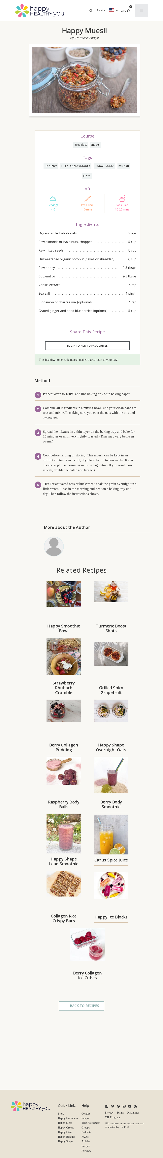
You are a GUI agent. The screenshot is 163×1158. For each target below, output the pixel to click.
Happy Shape (65, 1141)
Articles (86, 1141)
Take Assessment (91, 1122)
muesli (123, 166)
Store (61, 1113)
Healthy (51, 166)
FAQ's (85, 1136)
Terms (120, 1112)
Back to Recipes (84, 1006)
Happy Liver (65, 1132)
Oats (87, 176)
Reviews (86, 1150)
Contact (86, 1113)
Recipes (86, 1146)
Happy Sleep (65, 1122)
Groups (86, 1127)
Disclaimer (133, 1112)
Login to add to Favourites (87, 345)
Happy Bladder (66, 1136)
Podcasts (86, 1132)
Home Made (104, 166)
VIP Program (112, 1117)
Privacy (109, 1112)
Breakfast (80, 144)
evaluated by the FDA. (117, 1127)
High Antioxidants (75, 166)
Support (86, 1118)
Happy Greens (66, 1127)
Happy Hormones (68, 1118)
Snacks (95, 144)
